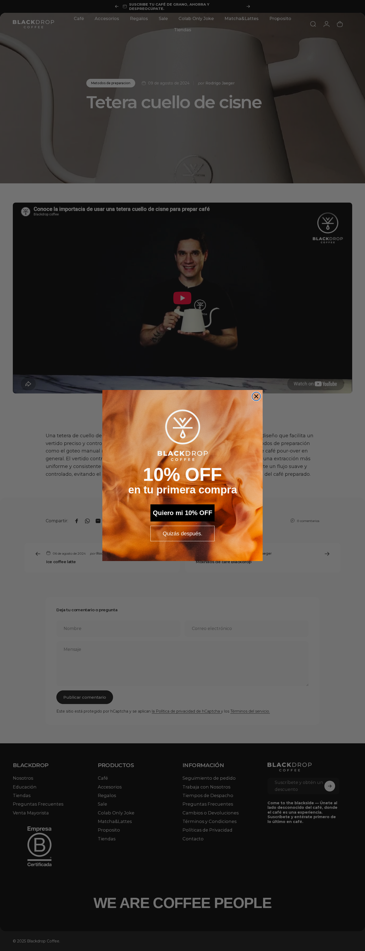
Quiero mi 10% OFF (182, 512)
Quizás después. (183, 533)
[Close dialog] (256, 396)
